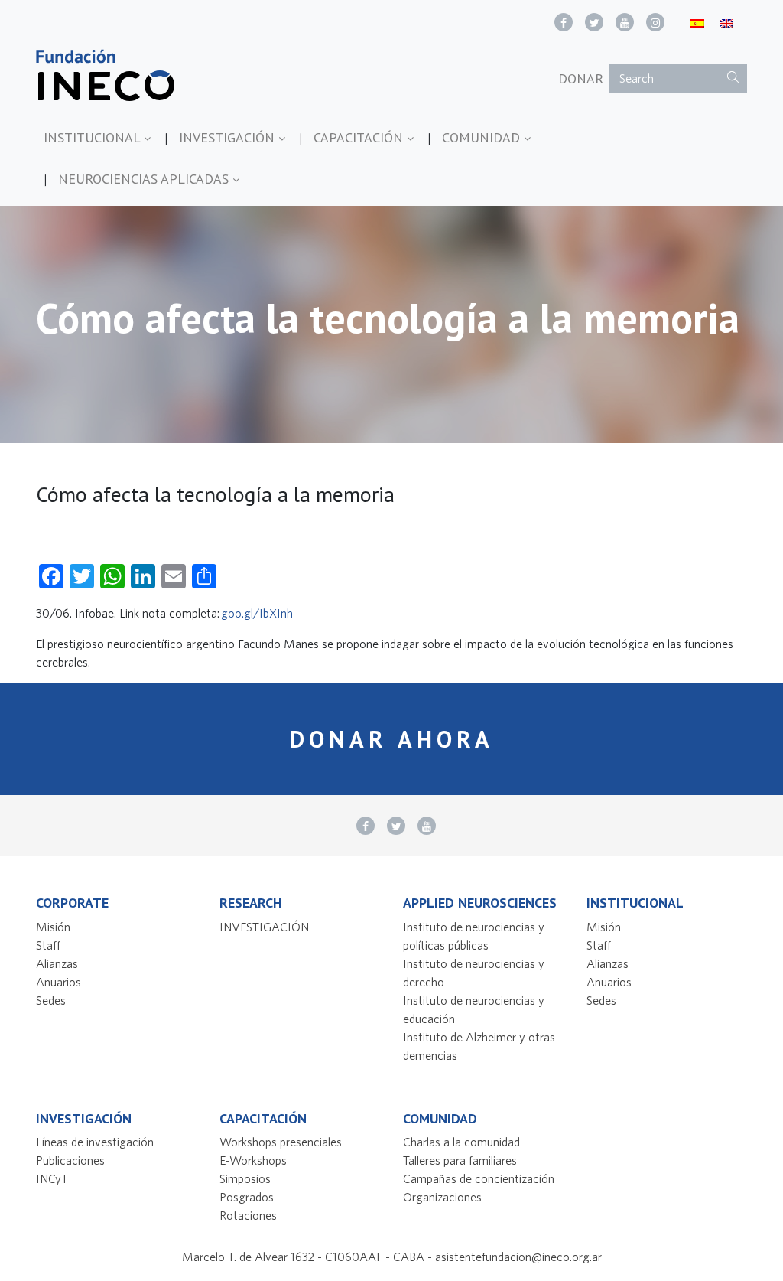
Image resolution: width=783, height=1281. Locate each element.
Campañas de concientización (478, 1178)
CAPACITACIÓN (360, 137)
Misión (53, 927)
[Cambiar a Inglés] (726, 22)
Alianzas (57, 963)
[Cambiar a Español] (697, 22)
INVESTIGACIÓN (228, 137)
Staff (48, 945)
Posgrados (246, 1197)
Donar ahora (391, 739)
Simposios (245, 1178)
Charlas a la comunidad (461, 1142)
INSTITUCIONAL (94, 137)
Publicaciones (70, 1160)
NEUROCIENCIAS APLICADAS (145, 178)
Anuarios (58, 982)
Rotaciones (248, 1215)
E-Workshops (253, 1160)
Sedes (51, 1000)
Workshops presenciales (280, 1142)
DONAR (580, 78)
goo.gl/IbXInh (257, 613)
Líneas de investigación (95, 1142)
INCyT (52, 1178)
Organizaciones (442, 1197)
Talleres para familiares (460, 1160)
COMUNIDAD (483, 137)
